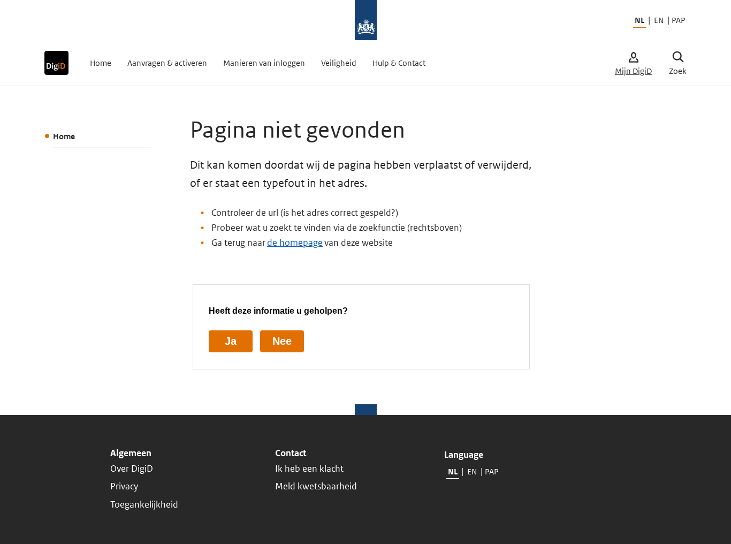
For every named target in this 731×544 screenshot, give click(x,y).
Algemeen (130, 453)
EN (659, 20)
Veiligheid (338, 63)
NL (639, 20)
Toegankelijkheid (144, 504)
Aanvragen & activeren (167, 63)
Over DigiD (131, 468)
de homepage (295, 242)
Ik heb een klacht (309, 468)
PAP (678, 20)
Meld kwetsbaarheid (316, 486)
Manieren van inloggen (264, 63)
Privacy (124, 486)
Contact (290, 453)
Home (100, 63)
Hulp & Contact (398, 63)
